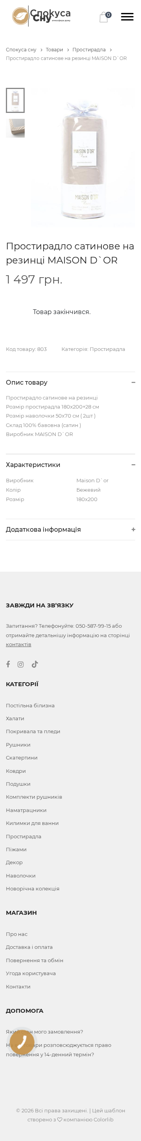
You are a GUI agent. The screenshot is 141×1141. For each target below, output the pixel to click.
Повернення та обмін (34, 960)
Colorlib (104, 1119)
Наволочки (21, 875)
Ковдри (16, 771)
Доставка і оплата (29, 947)
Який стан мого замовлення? (44, 1031)
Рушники (18, 744)
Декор (14, 862)
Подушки (18, 784)
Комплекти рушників (34, 797)
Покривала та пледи (33, 731)
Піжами (16, 849)
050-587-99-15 (93, 626)
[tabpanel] (83, 157)
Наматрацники (26, 810)
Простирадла (89, 50)
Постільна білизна (30, 705)
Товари (55, 50)
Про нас (16, 934)
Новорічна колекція (33, 888)
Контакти (18, 986)
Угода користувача (31, 973)
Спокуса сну (22, 50)
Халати (15, 718)
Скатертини (22, 757)
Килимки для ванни (32, 823)
